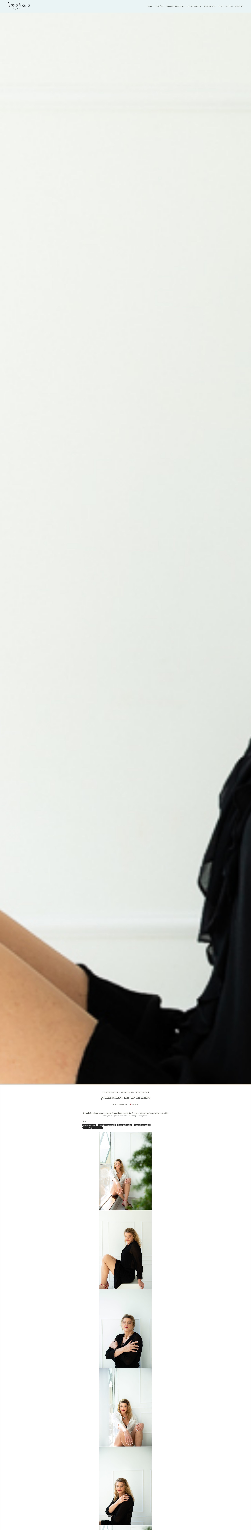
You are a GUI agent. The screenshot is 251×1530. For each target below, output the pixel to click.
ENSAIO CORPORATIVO (175, 6)
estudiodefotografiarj (142, 1125)
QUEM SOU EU (209, 6)
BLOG (220, 6)
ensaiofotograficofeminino (92, 1128)
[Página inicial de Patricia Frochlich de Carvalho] (22, 6)
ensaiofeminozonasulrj (107, 1125)
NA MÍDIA (239, 6)
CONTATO (229, 6)
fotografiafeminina (124, 1125)
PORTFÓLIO (159, 6)
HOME (149, 6)
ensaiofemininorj (89, 1125)
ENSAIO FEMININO (194, 6)
